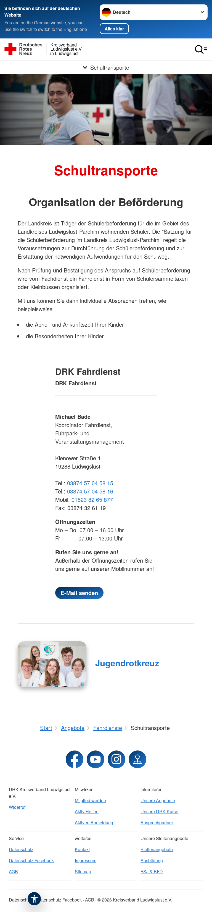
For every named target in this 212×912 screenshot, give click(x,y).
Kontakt (82, 849)
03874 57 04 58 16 (90, 491)
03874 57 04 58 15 (90, 483)
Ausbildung (152, 860)
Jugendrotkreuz (127, 663)
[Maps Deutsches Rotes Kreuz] (137, 759)
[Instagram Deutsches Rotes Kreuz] (116, 759)
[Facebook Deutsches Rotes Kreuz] (74, 759)
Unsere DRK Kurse (159, 811)
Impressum (85, 860)
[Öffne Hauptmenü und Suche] (201, 49)
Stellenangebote (157, 849)
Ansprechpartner (157, 822)
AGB (13, 871)
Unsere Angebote (158, 800)
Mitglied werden (90, 800)
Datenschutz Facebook (31, 860)
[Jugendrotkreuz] (52, 664)
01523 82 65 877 (92, 499)
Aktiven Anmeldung (94, 822)
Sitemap (83, 871)
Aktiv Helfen (87, 811)
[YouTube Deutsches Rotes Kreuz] (95, 759)
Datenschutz (21, 849)
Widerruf (17, 807)
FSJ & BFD (152, 871)
